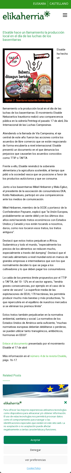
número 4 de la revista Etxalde (48, 356)
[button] (65, 402)
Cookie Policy (34, 468)
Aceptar (35, 440)
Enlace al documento (15, 343)
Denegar (35, 450)
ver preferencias (35, 460)
